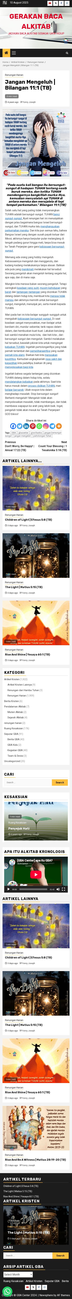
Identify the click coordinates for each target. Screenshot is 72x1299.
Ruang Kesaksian (13, 728)
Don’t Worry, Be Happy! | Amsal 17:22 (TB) (19, 446)
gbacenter (23, 432)
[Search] (67, 53)
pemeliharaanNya (40, 351)
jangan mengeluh (22, 436)
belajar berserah (14, 389)
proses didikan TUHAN (41, 385)
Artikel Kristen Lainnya (20, 684)
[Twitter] (20, 426)
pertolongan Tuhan (42, 436)
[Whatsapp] (39, 426)
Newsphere (46, 1295)
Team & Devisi (15, 755)
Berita (65, 1281)
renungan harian (13, 723)
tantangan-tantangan (28, 292)
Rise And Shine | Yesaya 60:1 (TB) (27, 654)
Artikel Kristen (11, 679)
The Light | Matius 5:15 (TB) (23, 587)
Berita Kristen (11, 701)
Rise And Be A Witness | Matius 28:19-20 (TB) (35, 1159)
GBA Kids (13, 744)
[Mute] (58, 889)
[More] (59, 426)
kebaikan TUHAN (15, 347)
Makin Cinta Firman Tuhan (28, 828)
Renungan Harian (14, 75)
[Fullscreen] (63, 889)
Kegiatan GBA (15, 750)
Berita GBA (13, 739)
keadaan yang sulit (28, 288)
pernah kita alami (15, 355)
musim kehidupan (50, 288)
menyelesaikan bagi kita (19, 367)
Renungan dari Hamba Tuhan (23, 690)
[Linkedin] (26, 426)
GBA (14, 432)
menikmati (28, 269)
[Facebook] (13, 426)
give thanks (36, 432)
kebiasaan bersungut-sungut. (35, 318)
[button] (7, 1292)
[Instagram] (46, 426)
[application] (36, 875)
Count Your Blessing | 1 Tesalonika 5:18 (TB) (52, 446)
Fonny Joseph (29, 102)
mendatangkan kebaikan (19, 381)
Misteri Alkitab (15, 712)
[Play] (8, 889)
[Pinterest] (33, 426)
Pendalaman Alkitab (15, 706)
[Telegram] (52, 426)
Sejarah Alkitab (16, 717)
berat (8, 292)
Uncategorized (12, 761)
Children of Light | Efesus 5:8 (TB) (28, 519)
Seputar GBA (11, 733)
